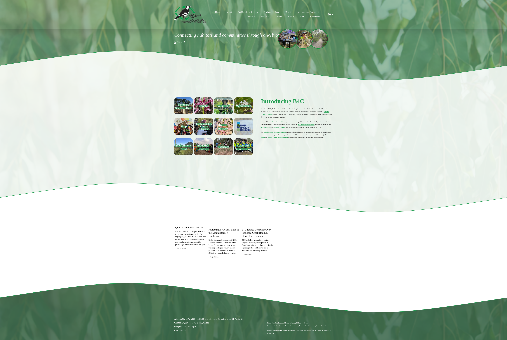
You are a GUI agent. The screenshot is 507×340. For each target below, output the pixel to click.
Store (302, 16)
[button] (268, 219)
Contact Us (315, 16)
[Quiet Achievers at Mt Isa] (190, 223)
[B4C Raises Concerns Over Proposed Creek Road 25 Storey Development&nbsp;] (257, 224)
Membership (266, 16)
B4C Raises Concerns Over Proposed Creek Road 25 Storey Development (256, 232)
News (279, 16)
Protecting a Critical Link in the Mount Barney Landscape (223, 232)
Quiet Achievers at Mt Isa (189, 227)
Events (291, 16)
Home (217, 12)
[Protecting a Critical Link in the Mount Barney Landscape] (224, 224)
